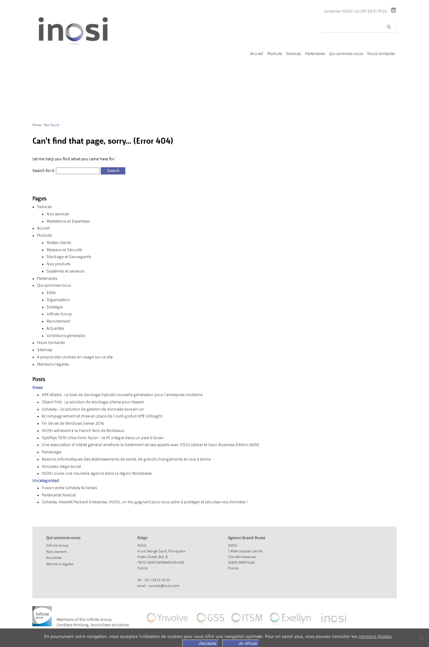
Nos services (57, 214)
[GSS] (210, 626)
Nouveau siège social (61, 466)
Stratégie (54, 307)
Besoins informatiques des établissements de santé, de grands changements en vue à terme (126, 459)
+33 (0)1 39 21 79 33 (371, 11)
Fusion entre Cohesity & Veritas (69, 488)
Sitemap (44, 350)
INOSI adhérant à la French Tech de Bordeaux (83, 431)
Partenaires (47, 278)
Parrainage (51, 452)
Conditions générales (65, 336)
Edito (51, 292)
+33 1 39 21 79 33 (157, 580)
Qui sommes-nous (54, 285)
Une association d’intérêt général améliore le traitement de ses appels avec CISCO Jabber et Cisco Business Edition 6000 (150, 445)
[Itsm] (246, 626)
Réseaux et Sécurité (64, 250)
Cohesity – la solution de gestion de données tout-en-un (93, 409)
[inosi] (334, 626)
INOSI (87, 40)
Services (44, 207)
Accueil (43, 228)
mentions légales (375, 636)
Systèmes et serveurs (65, 271)
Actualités (55, 328)
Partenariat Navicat (59, 495)
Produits (44, 235)
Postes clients (58, 243)
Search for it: (43, 171)
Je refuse (247, 643)
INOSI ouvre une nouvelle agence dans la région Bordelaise (97, 473)
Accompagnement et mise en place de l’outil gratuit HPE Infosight (102, 416)
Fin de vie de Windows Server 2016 (73, 423)
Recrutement (58, 321)
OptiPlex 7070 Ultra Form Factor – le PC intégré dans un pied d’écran (103, 438)
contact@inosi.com (164, 586)
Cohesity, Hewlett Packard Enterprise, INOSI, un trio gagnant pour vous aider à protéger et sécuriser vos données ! (145, 502)
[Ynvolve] (168, 626)
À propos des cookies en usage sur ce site (75, 357)
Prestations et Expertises (68, 221)
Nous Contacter (51, 342)
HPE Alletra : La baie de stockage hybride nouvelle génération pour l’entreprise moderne (122, 395)
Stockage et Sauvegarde (68, 257)
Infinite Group (59, 314)
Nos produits (58, 264)
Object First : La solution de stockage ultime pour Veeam (93, 402)
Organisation (58, 300)
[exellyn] (291, 626)
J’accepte (207, 643)
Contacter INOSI (339, 11)
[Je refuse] (421, 638)
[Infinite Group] (42, 617)
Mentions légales (53, 364)
